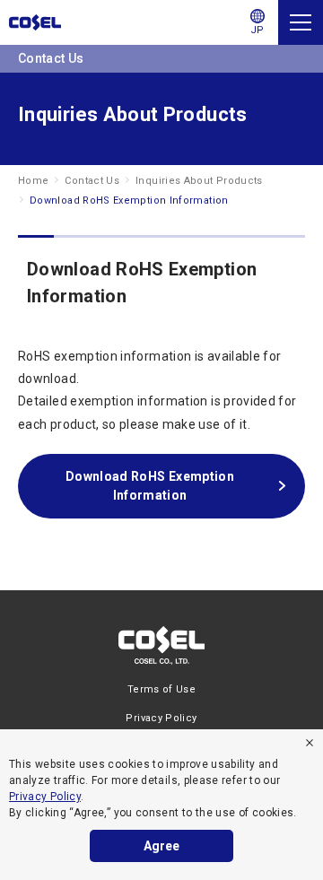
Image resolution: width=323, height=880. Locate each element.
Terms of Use (161, 689)
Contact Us (92, 181)
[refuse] (309, 742)
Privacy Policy (45, 796)
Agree (161, 846)
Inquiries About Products (199, 181)
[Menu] (300, 22)
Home (33, 181)
